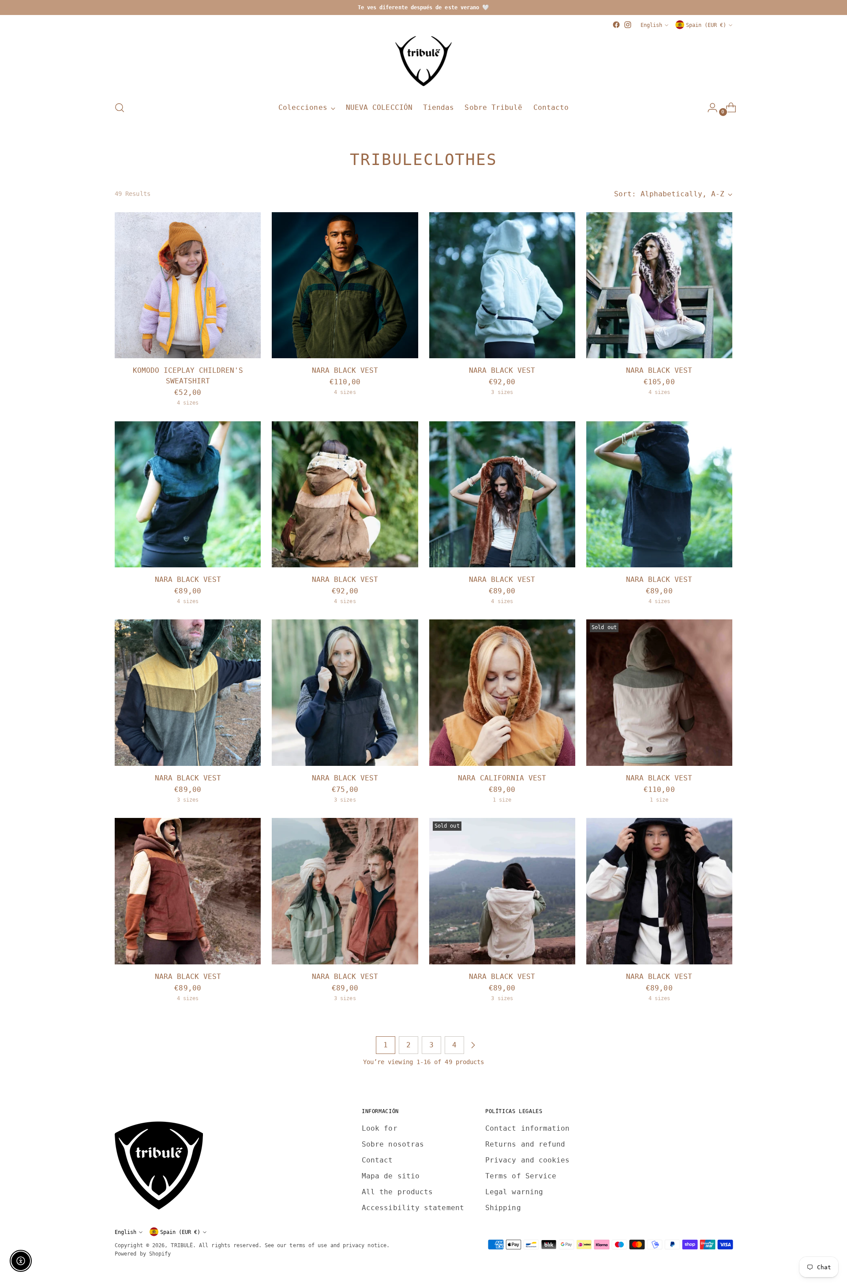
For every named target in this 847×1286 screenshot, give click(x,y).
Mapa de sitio (391, 1176)
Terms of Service (520, 1176)
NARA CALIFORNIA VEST (502, 778)
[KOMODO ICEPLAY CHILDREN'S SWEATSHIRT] (188, 285)
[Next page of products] (473, 1045)
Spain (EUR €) (706, 25)
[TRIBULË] (423, 62)
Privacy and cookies (527, 1160)
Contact (377, 1160)
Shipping (503, 1208)
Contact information (527, 1128)
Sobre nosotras (393, 1144)
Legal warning (514, 1192)
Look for (379, 1128)
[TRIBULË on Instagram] (628, 25)
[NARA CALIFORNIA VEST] (502, 692)
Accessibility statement (413, 1208)
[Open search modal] (119, 107)
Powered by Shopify (143, 1253)
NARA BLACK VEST (345, 370)
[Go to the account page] (709, 107)
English (651, 25)
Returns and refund (525, 1144)
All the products (397, 1192)
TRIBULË (182, 1245)
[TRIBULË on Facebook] (616, 25)
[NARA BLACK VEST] (345, 285)
